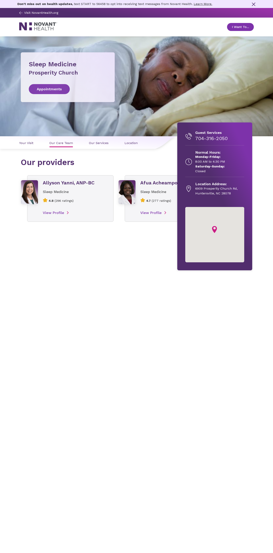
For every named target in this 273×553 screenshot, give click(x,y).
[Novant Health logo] (38, 29)
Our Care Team (61, 143)
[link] (68, 89)
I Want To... (243, 27)
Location (131, 143)
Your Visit (26, 143)
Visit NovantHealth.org (41, 13)
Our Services (99, 143)
